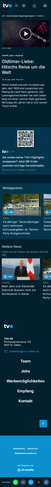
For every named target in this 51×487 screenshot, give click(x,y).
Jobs (25, 371)
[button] (23, 482)
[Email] (31, 482)
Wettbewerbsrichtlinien (26, 453)
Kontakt (25, 401)
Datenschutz (19, 448)
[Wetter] (34, 5)
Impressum (32, 448)
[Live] (24, 5)
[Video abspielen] (25, 33)
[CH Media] (25, 469)
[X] (38, 482)
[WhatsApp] (15, 482)
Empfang (25, 391)
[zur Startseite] (7, 5)
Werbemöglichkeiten (26, 381)
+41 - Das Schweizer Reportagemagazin (18, 16)
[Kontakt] (45, 5)
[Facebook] (46, 482)
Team (25, 361)
